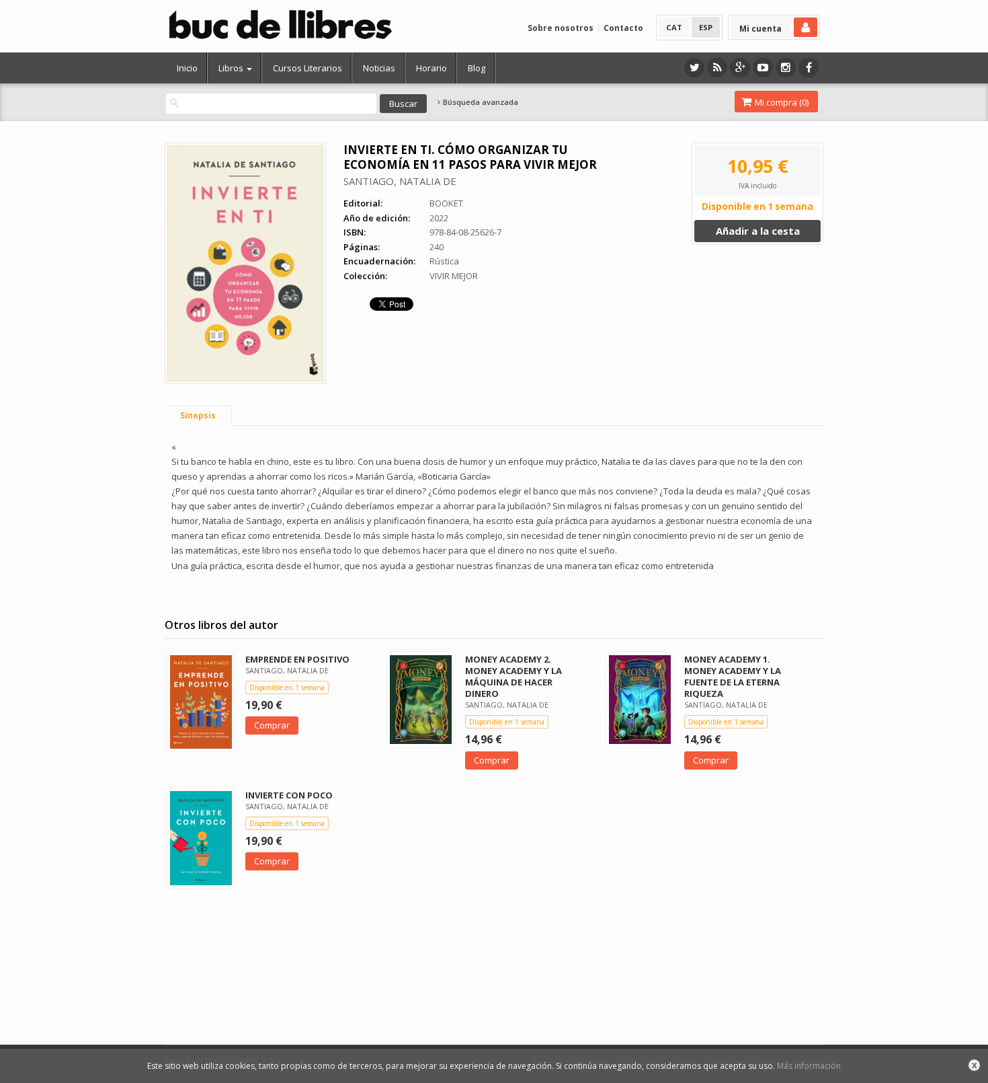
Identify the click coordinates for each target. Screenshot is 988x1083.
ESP (705, 27)
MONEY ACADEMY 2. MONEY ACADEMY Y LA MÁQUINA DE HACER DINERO (513, 676)
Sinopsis (198, 415)
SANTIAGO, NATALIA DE (399, 181)
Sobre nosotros (560, 28)
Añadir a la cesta (758, 230)
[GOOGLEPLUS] (740, 67)
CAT (674, 27)
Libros (231, 68)
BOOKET (446, 203)
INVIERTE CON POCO (289, 795)
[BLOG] (717, 67)
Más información (809, 1066)
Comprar (272, 725)
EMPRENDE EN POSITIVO (297, 659)
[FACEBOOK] (808, 67)
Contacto (623, 28)
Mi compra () (781, 102)
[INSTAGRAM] (786, 67)
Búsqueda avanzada (479, 102)
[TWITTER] (694, 67)
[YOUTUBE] (763, 67)
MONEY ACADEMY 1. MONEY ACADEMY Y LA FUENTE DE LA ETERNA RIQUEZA (732, 676)
